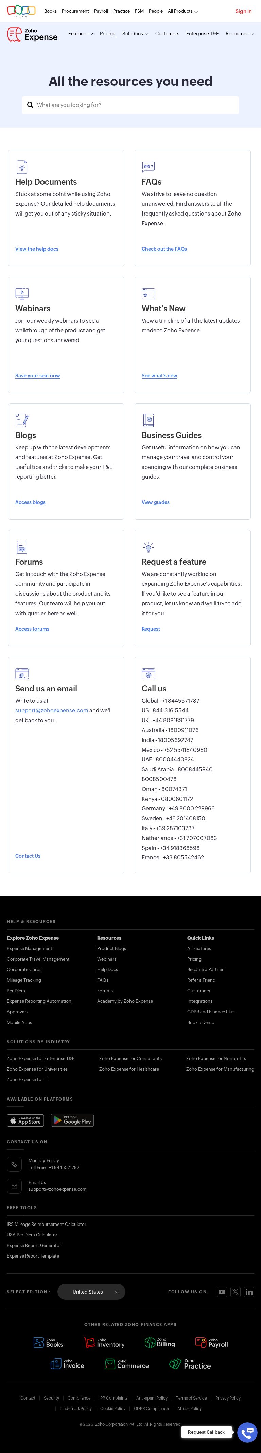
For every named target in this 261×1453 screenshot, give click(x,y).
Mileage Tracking (24, 980)
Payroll (101, 11)
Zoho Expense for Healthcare (129, 1069)
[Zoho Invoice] (67, 1363)
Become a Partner (205, 969)
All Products (180, 11)
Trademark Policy (76, 1408)
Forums (105, 990)
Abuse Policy (189, 1408)
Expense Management (29, 948)
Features (78, 33)
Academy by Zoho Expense (125, 1001)
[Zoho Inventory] (104, 1342)
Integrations (199, 1001)
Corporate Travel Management (38, 959)
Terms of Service (191, 1398)
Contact (27, 1398)
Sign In (244, 11)
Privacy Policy (228, 1398)
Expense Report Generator (34, 1245)
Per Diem (16, 990)
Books (50, 11)
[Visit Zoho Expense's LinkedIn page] (249, 1292)
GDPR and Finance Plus (210, 1011)
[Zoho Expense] (32, 34)
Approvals (17, 1011)
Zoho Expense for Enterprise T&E (41, 1058)
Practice (121, 11)
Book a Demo (200, 1022)
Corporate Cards (24, 969)
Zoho (21, 11)
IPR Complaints (113, 1398)
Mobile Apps (19, 1022)
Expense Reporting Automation (39, 1001)
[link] (156, 11)
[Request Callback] (247, 1432)
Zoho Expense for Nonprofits (216, 1058)
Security (51, 1398)
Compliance (79, 1398)
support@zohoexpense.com (58, 1189)
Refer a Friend (201, 980)
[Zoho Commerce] (126, 1363)
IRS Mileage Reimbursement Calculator (46, 1224)
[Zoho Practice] (190, 1363)
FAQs (102, 980)
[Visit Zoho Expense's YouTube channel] (222, 1292)
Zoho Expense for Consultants (130, 1058)
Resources (237, 33)
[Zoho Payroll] (211, 1342)
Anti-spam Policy (152, 1398)
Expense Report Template (33, 1256)
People (156, 11)
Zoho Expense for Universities (37, 1069)
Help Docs (107, 969)
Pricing (108, 33)
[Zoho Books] (48, 1342)
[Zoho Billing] (160, 1342)
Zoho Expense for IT (27, 1079)
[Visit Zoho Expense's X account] (235, 1292)
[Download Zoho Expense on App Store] (25, 1120)
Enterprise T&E (202, 33)
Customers (167, 33)
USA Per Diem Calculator (32, 1234)
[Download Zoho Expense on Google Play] (72, 1120)
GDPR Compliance (151, 1408)
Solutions (132, 33)
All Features (199, 948)
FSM (139, 11)
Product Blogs (111, 948)
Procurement (75, 11)
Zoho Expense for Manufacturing (220, 1069)
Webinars (106, 959)
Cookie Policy (112, 1408)
